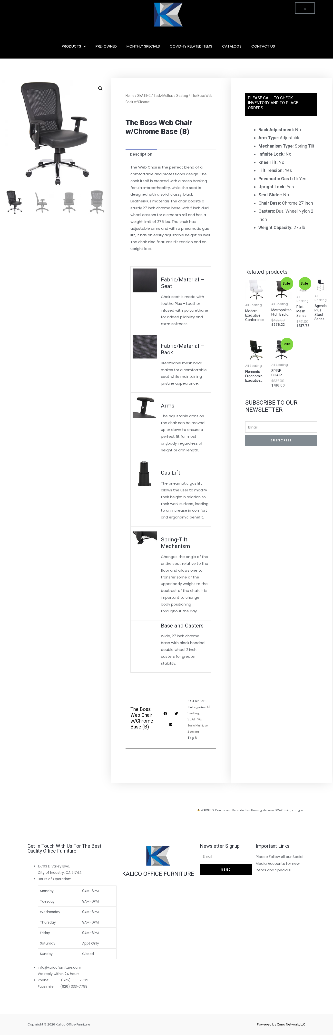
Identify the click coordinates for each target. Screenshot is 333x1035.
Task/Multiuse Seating (171, 96)
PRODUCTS (71, 46)
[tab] (141, 154)
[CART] (305, 8)
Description (141, 154)
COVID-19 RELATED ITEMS (191, 46)
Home (130, 96)
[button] (77, 917)
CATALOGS (232, 46)
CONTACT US (263, 46)
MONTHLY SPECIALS (143, 46)
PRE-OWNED (106, 46)
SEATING (144, 96)
